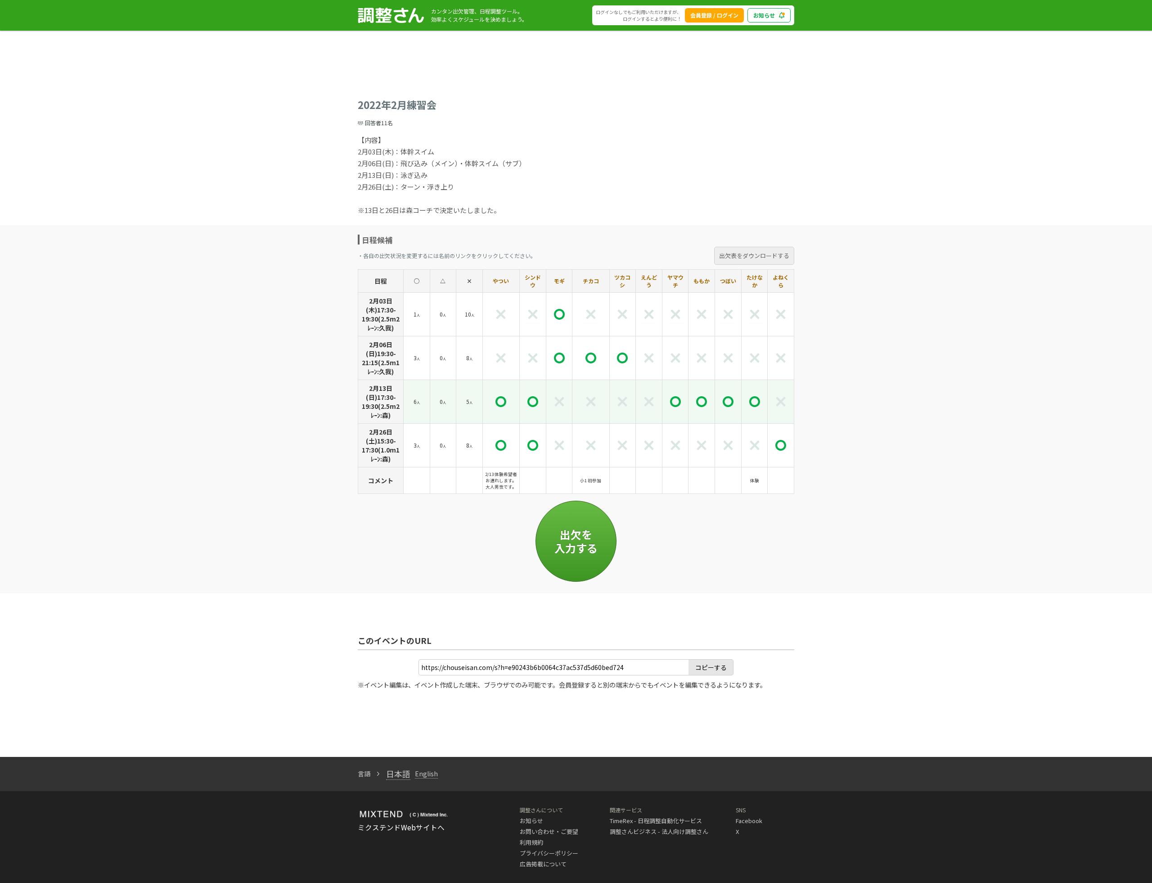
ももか (701, 281)
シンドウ (533, 281)
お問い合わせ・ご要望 (549, 831)
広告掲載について (543, 864)
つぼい (728, 281)
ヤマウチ (675, 281)
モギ (559, 281)
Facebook (749, 820)
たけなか (755, 281)
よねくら (781, 281)
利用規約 (531, 842)
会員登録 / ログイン (714, 15)
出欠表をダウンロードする (754, 255)
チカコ (591, 281)
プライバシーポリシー (549, 853)
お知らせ (764, 15)
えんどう (649, 281)
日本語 (398, 773)
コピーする (711, 667)
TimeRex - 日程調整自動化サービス (656, 820)
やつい (501, 281)
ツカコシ (622, 281)
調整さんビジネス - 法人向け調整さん (659, 831)
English (426, 773)
